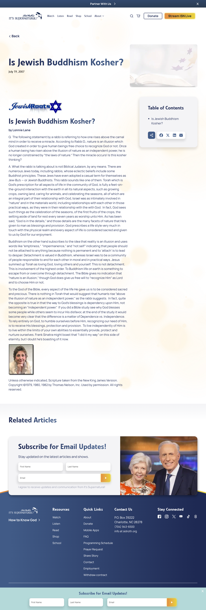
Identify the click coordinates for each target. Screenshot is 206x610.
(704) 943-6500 (124, 526)
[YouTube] (181, 516)
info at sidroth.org (125, 531)
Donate (153, 16)
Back (15, 36)
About (98, 16)
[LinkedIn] (174, 135)
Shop (78, 16)
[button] (197, 4)
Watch (50, 16)
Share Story (91, 555)
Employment (91, 568)
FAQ (86, 536)
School (88, 16)
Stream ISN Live (179, 16)
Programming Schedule (98, 543)
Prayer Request (93, 549)
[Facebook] (161, 135)
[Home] (25, 16)
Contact (89, 562)
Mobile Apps (91, 530)
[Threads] (195, 516)
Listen (60, 16)
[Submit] (106, 478)
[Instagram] (166, 516)
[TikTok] (188, 516)
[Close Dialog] (203, 591)
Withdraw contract (95, 575)
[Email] (181, 135)
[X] (168, 135)
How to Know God (23, 520)
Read (70, 16)
